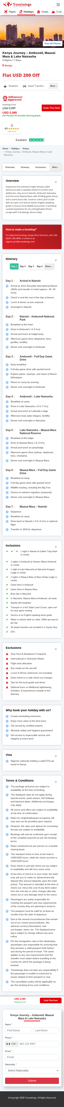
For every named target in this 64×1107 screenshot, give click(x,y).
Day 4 (40, 266)
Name (8, 1024)
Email (8, 1051)
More (53, 86)
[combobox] (12, 1044)
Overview (10, 167)
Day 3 (31, 266)
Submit (32, 1080)
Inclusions (40, 167)
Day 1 (14, 266)
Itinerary (25, 167)
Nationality (11, 1064)
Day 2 (23, 266)
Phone (9, 1038)
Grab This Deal (51, 108)
